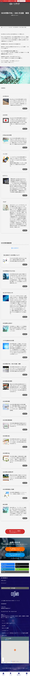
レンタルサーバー (5, 630)
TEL (26, 674)
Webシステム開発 (5, 628)
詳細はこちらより (21, 1)
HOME (3, 674)
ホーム (3, 620)
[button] (15, 248)
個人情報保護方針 (4, 577)
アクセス (10, 674)
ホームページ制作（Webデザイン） (8, 623)
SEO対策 (3, 625)
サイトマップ (3, 583)
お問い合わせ (3, 580)
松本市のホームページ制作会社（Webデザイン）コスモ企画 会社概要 (15, 633)
